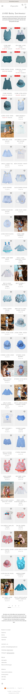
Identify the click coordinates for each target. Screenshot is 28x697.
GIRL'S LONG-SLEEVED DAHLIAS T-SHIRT (20, 502)
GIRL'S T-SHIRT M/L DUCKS (7, 164)
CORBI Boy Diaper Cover (20, 70)
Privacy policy (4, 674)
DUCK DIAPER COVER (20, 187)
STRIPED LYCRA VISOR (7, 355)
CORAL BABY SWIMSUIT (20, 234)
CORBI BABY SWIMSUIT (7, 46)
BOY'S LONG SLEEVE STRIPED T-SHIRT (20, 403)
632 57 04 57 (10, 650)
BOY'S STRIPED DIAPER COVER (7, 453)
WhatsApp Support (14, 1)
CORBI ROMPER (7, 93)
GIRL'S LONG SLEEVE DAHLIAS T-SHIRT (7, 501)
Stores (3, 635)
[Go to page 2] (18, 606)
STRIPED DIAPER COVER (20, 429)
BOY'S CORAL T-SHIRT (21, 284)
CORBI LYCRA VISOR (7, 115)
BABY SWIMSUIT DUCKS (20, 116)
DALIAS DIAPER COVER (20, 526)
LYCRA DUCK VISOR (21, 210)
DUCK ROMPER (7, 187)
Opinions (3, 639)
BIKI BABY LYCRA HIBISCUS (7, 598)
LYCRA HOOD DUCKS (7, 233)
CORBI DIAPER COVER (7, 69)
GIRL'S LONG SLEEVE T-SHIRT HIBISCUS (20, 598)
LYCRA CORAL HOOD (21, 332)
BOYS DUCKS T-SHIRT (20, 163)
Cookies (3, 679)
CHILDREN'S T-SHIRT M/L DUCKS (21, 140)
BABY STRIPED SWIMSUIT (7, 380)
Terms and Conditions (6, 672)
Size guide (4, 660)
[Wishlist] (25, 5)
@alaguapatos (10, 653)
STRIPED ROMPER (21, 452)
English (20, 688)
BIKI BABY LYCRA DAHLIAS (21, 477)
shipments (4, 662)
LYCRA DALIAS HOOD (7, 573)
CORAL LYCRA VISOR (7, 332)
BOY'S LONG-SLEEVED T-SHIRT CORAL (7, 285)
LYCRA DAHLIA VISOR (20, 549)
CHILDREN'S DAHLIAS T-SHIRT (7, 526)
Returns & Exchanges (6, 665)
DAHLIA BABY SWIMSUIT (7, 477)
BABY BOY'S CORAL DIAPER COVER (21, 309)
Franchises (4, 637)
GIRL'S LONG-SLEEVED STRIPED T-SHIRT (7, 404)
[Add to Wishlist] (11, 29)
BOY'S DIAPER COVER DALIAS (7, 550)
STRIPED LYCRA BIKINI (20, 379)
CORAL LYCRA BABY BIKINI (7, 258)
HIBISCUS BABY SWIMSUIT (20, 574)
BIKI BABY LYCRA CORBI (21, 46)
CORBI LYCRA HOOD (21, 93)
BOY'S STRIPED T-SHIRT (7, 429)
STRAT (17, 693)
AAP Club (3, 676)
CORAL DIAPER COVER (7, 309)
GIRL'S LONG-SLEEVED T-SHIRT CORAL (20, 259)
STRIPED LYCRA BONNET (20, 356)
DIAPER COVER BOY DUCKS (7, 210)
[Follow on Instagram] (2, 683)
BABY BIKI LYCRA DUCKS (7, 140)
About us (3, 632)
